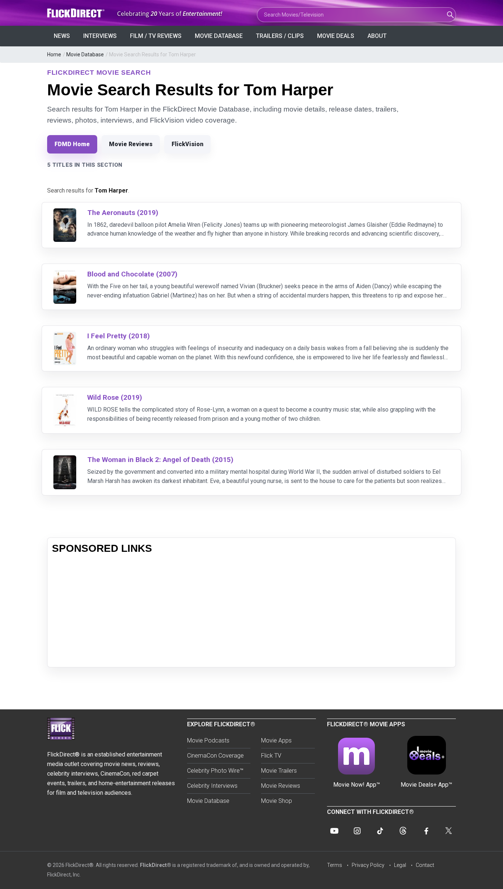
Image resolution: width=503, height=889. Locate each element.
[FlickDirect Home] (76, 13)
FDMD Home (72, 144)
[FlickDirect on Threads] (402, 830)
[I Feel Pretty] (64, 336)
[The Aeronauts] (64, 212)
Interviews (100, 35)
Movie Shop (276, 800)
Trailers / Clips (280, 35)
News (62, 35)
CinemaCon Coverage (215, 755)
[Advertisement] (251, 611)
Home (54, 54)
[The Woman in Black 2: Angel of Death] (64, 459)
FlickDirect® (155, 865)
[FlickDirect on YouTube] (334, 830)
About (377, 35)
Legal (400, 865)
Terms (334, 865)
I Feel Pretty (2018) (118, 336)
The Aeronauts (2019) (122, 212)
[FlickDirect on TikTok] (380, 830)
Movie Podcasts (208, 740)
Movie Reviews (130, 144)
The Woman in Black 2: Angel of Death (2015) (160, 459)
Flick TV (271, 755)
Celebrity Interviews (212, 785)
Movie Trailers (279, 770)
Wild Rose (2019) (114, 397)
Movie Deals (335, 35)
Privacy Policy (368, 865)
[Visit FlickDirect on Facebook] (425, 830)
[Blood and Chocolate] (64, 274)
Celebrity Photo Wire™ (215, 770)
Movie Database (219, 35)
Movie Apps (276, 740)
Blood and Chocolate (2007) (132, 274)
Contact (425, 865)
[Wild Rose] (64, 397)
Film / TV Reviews (156, 35)
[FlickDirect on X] (448, 830)
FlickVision (187, 144)
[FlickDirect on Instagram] (357, 830)
